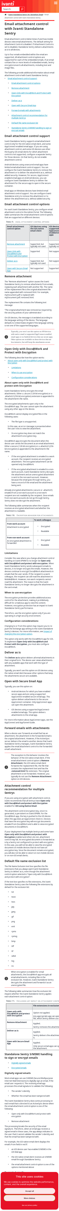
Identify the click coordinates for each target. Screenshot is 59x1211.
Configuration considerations (24, 377)
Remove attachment (20, 88)
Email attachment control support (22, 78)
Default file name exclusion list (24, 123)
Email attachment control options (25, 83)
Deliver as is (16, 100)
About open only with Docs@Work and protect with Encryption (30, 361)
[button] (22, 9)
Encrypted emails (18, 1068)
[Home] (6, 15)
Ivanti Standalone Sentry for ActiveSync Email (25, 15)
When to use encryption (22, 372)
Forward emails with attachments (26, 110)
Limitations (16, 367)
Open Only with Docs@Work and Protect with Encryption (17, 253)
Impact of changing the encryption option (28, 632)
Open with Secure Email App (23, 105)
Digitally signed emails (21, 1063)
